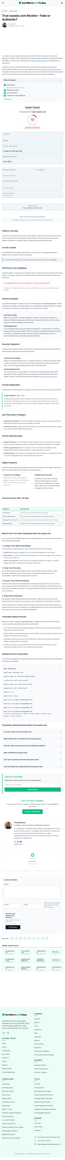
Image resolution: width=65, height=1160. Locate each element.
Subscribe (37, 1037)
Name (7, 904)
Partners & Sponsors (41, 1069)
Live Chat (37, 1123)
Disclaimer (37, 1048)
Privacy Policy (39, 1044)
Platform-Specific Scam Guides (12, 1127)
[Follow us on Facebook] (3, 1033)
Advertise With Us (40, 1065)
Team (36, 1026)
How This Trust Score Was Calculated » (32, 217)
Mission (36, 1022)
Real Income (6, 1106)
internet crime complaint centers (24, 601)
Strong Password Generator (43, 1095)
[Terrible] (6, 924)
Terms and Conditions (41, 1051)
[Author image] (5, 24)
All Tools (37, 1084)
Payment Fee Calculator (42, 1102)
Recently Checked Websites (11, 1113)
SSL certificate (12, 363)
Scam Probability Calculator (43, 1106)
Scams (4, 1047)
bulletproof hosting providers (48, 376)
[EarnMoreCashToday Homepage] (15, 1015)
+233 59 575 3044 (43, 1141)
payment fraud (56, 69)
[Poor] (9, 924)
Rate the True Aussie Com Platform (10, 915)
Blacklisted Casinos (8, 1134)
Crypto (4, 1061)
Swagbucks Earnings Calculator (45, 1109)
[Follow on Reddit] (18, 841)
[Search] (61, 3)
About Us (37, 1019)
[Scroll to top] (61, 1152)
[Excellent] (15, 924)
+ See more (7, 99)
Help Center (38, 1127)
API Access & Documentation (44, 1055)
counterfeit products (42, 60)
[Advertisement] (32, 41)
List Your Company (40, 1072)
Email (26, 904)
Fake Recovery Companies (11, 1138)
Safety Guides (7, 1068)
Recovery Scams (8, 1091)
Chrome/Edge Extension (42, 1113)
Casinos (4, 1065)
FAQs (36, 1033)
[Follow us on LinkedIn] (8, 1033)
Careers (37, 1040)
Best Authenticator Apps (42, 1091)
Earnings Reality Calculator (43, 1098)
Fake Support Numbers (10, 1131)
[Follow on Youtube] (21, 841)
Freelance (5, 1058)
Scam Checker (39, 1088)
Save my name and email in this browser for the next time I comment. (52, 905)
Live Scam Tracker (8, 1120)
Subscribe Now (33, 789)
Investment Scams (8, 1102)
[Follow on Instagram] (15, 841)
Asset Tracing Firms (9, 1124)
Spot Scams (6, 1095)
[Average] (11, 924)
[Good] (13, 924)
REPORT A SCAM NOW (32, 811)
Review (6, 884)
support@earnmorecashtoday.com (49, 1144)
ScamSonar (6, 1084)
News (4, 1043)
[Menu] (3, 3)
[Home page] (32, 3)
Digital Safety (6, 1098)
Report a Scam (7, 1109)
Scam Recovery (7, 1088)
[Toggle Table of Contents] (60, 80)
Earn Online (6, 1054)
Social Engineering (8, 1072)
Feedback (37, 1130)
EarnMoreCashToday (42, 825)
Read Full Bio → (18, 844)
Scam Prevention (8, 1116)
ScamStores (13, 11)
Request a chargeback (18, 552)
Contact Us (38, 1030)
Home (5, 11)
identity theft (46, 69)
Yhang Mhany (12, 24)
